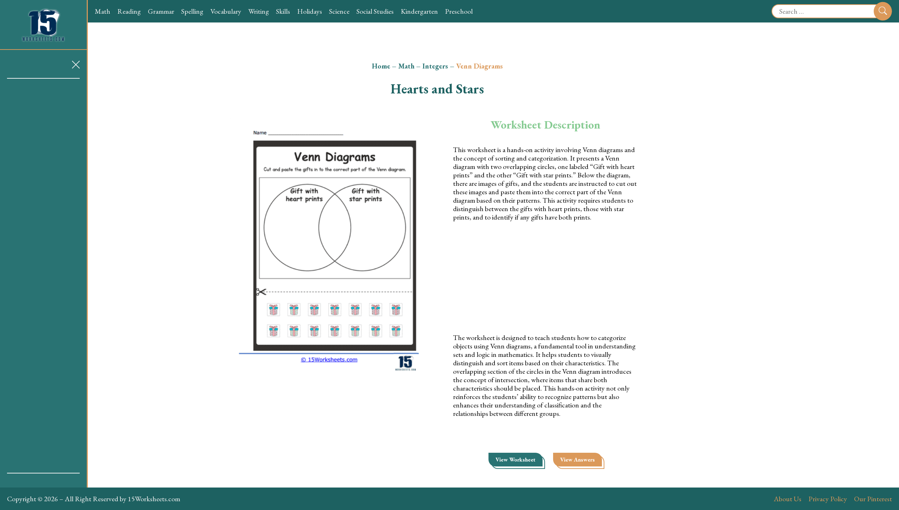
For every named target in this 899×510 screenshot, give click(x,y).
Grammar (161, 11)
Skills (283, 11)
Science (339, 11)
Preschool (459, 11)
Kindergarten (419, 11)
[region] (43, 276)
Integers (435, 66)
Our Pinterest (873, 499)
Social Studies (375, 11)
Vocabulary (225, 11)
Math (102, 11)
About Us (787, 499)
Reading (129, 11)
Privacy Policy (827, 499)
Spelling (192, 11)
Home (381, 66)
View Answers (577, 459)
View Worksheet (516, 459)
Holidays (309, 11)
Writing (258, 11)
